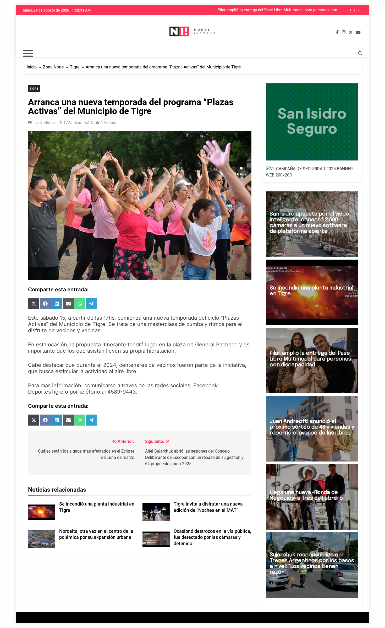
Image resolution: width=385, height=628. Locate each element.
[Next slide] (358, 10)
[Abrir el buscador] (360, 53)
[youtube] (358, 32)
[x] (350, 32)
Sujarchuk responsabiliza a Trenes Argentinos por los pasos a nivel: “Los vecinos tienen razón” (312, 563)
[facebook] (337, 32)
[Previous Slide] (350, 10)
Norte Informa (44, 122)
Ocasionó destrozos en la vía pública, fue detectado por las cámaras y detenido (212, 537)
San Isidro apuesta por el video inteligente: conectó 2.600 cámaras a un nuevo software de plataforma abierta (309, 222)
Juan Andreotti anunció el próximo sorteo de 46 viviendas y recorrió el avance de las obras (312, 427)
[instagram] (343, 32)
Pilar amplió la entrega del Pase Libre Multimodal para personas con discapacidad (277, 10)
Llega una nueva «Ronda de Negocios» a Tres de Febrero (306, 495)
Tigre (34, 88)
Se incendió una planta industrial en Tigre (311, 291)
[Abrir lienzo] (28, 53)
